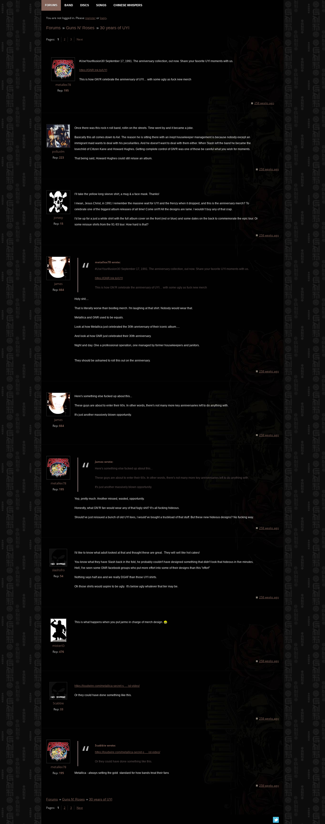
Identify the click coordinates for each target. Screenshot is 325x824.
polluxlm (58, 152)
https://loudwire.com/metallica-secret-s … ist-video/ (107, 685)
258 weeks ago (264, 103)
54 (61, 576)
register (90, 18)
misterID (58, 646)
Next (80, 39)
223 (61, 157)
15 (61, 223)
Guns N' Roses (80, 27)
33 (61, 709)
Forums (53, 27)
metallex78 (63, 85)
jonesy (58, 218)
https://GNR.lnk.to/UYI (93, 70)
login (103, 18)
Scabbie (58, 703)
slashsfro (58, 570)
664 (61, 290)
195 (66, 90)
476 (61, 651)
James (58, 284)
